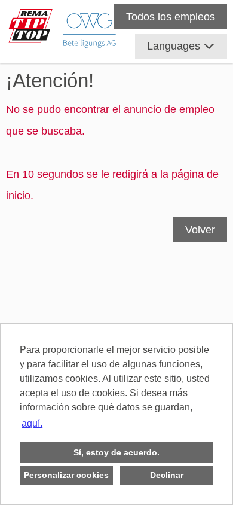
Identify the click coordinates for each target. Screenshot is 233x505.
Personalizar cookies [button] (66, 475)
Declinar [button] (166, 475)
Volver (200, 230)
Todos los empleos (170, 17)
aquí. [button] (32, 423)
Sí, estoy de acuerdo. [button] (116, 452)
